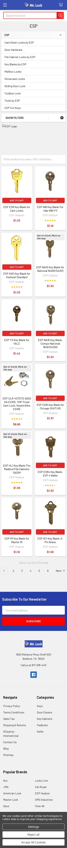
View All (39, 806)
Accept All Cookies (33, 842)
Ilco (5, 780)
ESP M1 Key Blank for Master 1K (16, 540)
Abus (6, 806)
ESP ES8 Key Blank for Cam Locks (16, 208)
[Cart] (61, 5)
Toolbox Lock (12, 93)
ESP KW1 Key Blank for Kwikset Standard (16, 275)
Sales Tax (9, 718)
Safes (40, 731)
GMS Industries (44, 799)
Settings (33, 827)
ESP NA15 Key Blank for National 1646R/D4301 (50, 268)
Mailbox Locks (13, 71)
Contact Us (10, 742)
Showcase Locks (14, 78)
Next (59, 570)
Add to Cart (17, 200)
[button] (62, 118)
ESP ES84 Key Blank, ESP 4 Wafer (50, 473)
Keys (40, 706)
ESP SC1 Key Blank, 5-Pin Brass (50, 540)
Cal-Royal (40, 787)
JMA (6, 787)
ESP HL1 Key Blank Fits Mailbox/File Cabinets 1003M (17, 469)
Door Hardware (13, 49)
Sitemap (8, 754)
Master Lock (10, 799)
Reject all (33, 834)
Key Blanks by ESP (15, 64)
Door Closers (44, 712)
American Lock (12, 793)
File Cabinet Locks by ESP (19, 57)
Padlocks (42, 725)
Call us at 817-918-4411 (33, 665)
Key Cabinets (44, 718)
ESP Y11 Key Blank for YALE (16, 341)
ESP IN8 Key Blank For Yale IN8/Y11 (50, 208)
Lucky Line (41, 780)
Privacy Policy (11, 706)
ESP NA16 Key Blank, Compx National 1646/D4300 (50, 343)
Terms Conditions (13, 712)
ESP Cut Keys (12, 107)
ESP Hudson (42, 793)
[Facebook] (33, 674)
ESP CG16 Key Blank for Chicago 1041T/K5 (50, 406)
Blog (6, 748)
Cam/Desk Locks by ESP (19, 42)
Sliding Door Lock (14, 86)
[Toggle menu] (5, 5)
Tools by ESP (12, 100)
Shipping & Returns (14, 725)
